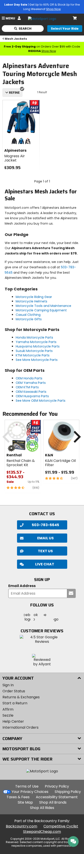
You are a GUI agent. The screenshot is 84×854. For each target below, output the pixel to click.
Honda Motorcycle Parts (34, 337)
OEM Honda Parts (29, 378)
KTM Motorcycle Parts (33, 355)
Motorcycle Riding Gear (34, 297)
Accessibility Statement (57, 797)
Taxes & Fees (18, 797)
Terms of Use (27, 786)
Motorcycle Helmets (31, 301)
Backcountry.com (21, 826)
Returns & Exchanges (21, 697)
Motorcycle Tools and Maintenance (43, 306)
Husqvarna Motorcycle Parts (38, 346)
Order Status (13, 691)
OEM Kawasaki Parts (31, 391)
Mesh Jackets (16, 39)
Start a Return (14, 703)
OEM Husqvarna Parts (32, 396)
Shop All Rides (42, 807)
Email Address (22, 586)
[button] (42, 564)
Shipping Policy (68, 791)
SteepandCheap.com (42, 831)
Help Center (13, 721)
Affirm (7, 709)
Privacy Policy (57, 786)
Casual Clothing (28, 314)
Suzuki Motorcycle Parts (34, 351)
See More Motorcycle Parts (37, 360)
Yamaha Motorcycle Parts (36, 342)
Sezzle (7, 715)
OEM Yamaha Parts (31, 382)
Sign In (8, 685)
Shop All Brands (53, 802)
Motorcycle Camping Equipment (41, 310)
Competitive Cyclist (60, 826)
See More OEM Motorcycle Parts (40, 400)
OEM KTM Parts (27, 387)
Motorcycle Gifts (29, 319)
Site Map (25, 802)
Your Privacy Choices (30, 792)
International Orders (20, 727)
